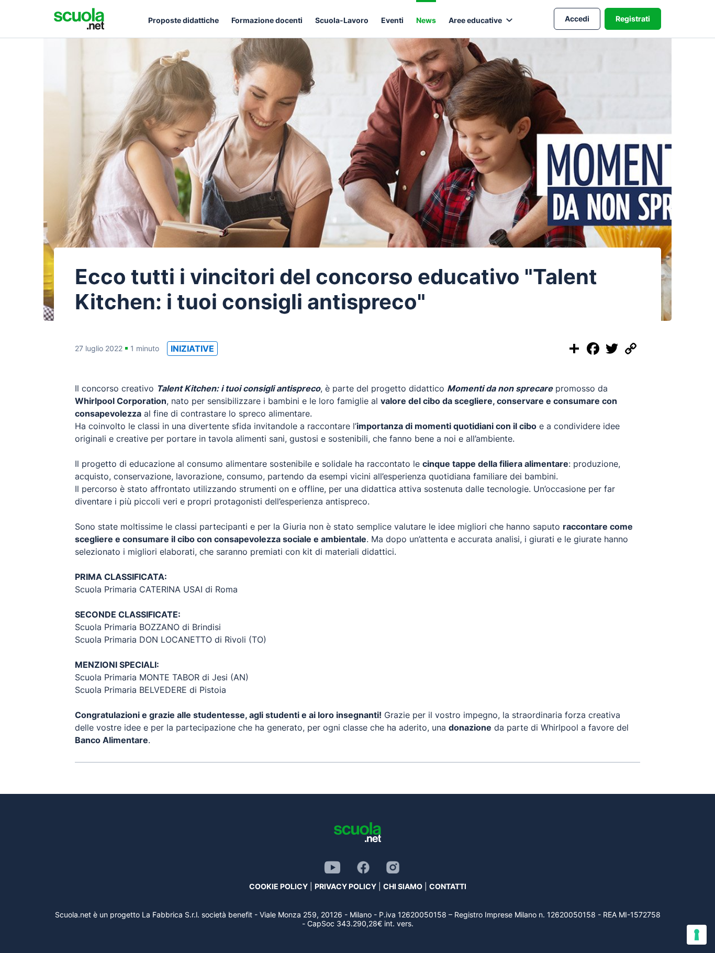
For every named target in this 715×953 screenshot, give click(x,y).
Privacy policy (345, 886)
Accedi (577, 18)
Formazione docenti (267, 20)
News (426, 20)
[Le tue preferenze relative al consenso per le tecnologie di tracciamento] (697, 935)
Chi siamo (402, 886)
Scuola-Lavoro (341, 20)
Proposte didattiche (183, 20)
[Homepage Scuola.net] (79, 18)
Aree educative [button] (475, 20)
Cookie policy (278, 886)
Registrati (633, 18)
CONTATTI (447, 886)
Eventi (392, 20)
